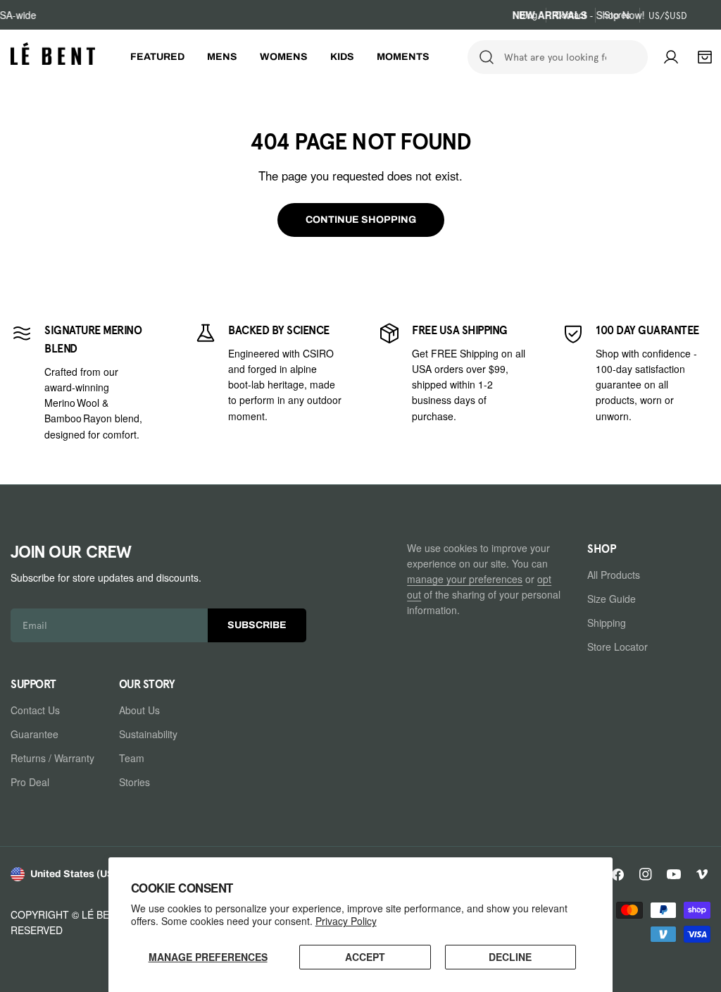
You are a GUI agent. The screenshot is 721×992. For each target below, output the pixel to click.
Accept (365, 957)
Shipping (606, 623)
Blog (528, 14)
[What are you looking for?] (487, 57)
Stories (134, 782)
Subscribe (257, 625)
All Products (613, 575)
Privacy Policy (346, 921)
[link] (85, 381)
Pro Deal (30, 782)
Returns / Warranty (52, 758)
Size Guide (611, 599)
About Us (139, 710)
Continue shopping (361, 219)
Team (131, 758)
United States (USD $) (81, 874)
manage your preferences (464, 579)
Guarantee (34, 734)
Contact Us (35, 710)
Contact (571, 14)
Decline (510, 957)
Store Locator (617, 646)
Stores (617, 14)
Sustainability (148, 734)
